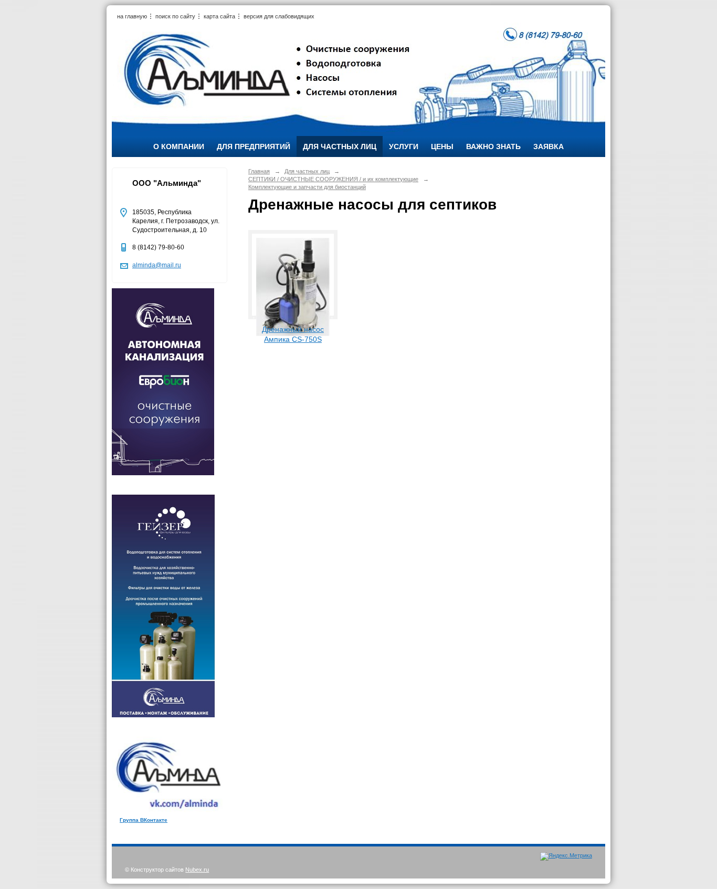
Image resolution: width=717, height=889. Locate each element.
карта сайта (219, 16)
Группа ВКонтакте (143, 820)
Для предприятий (253, 146)
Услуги (403, 146)
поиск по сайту (175, 16)
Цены (442, 146)
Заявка (548, 146)
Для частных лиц (339, 146)
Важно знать (493, 146)
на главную (132, 16)
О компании (178, 146)
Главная (259, 171)
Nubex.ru (197, 869)
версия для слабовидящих (279, 16)
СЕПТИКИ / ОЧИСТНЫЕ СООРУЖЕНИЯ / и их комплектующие (333, 179)
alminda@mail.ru (156, 265)
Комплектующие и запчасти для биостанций (307, 187)
